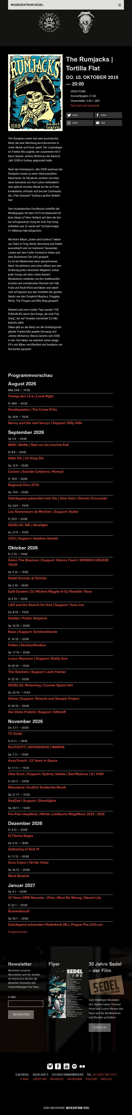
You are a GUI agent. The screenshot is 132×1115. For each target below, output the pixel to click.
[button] (80, 115)
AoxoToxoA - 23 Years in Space (32, 760)
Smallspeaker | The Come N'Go (32, 409)
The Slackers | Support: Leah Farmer (37, 672)
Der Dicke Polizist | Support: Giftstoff (37, 712)
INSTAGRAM (74, 1079)
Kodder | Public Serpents (27, 618)
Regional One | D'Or (23, 485)
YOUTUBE (91, 1079)
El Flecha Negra (20, 836)
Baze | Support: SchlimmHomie (32, 632)
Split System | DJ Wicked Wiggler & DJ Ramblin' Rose (50, 591)
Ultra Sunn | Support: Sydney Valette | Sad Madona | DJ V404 (56, 774)
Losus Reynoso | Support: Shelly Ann (38, 658)
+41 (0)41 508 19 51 (104, 1075)
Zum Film (99, 1028)
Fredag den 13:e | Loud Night (31, 396)
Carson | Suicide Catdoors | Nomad (35, 471)
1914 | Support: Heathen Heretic (33, 538)
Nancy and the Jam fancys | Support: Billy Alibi (45, 423)
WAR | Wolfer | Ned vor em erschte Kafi (38, 445)
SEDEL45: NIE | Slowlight (28, 525)
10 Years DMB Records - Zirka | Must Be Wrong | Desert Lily (54, 897)
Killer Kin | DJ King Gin (26, 458)
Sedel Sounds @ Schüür (27, 578)
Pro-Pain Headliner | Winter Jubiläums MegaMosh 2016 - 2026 (56, 814)
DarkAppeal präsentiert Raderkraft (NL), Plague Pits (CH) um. (55, 924)
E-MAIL (24, 1079)
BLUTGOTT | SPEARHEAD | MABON (36, 747)
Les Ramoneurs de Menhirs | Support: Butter (43, 511)
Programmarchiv (18, 932)
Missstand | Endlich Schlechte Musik (37, 787)
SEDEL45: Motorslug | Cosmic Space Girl (40, 685)
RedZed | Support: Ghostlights (32, 800)
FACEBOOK (56, 1079)
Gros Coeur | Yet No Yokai (28, 862)
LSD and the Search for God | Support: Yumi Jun (46, 605)
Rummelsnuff (18, 911)
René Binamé (18, 876)
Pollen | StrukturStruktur (27, 645)
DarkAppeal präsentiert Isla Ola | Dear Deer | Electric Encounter (57, 498)
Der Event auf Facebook (85, 106)
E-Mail (12, 997)
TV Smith (15, 734)
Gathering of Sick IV (23, 849)
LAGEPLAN (39, 1079)
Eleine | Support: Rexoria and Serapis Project (43, 698)
